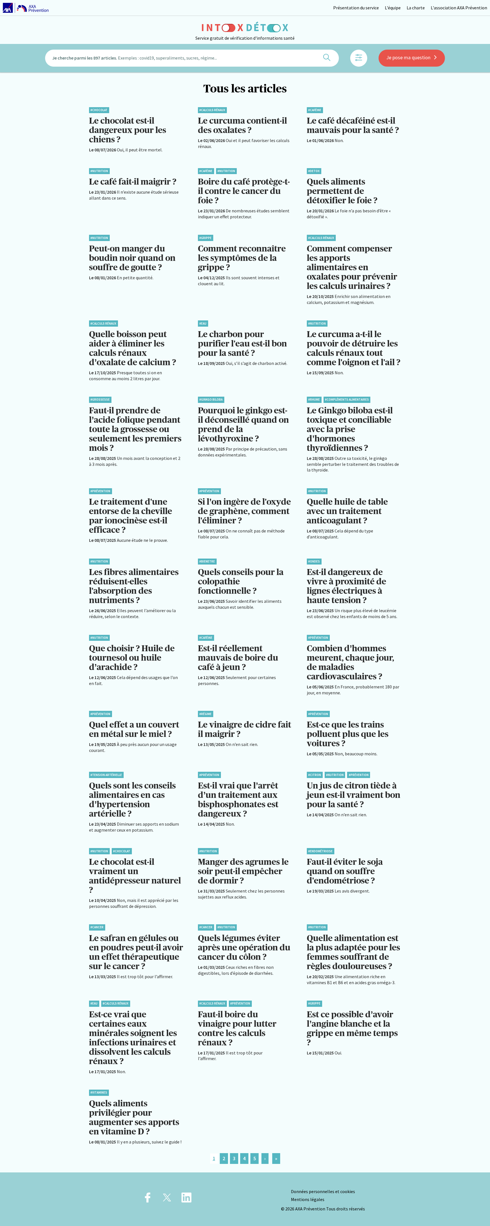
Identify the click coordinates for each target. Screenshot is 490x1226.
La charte (416, 7)
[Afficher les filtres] (358, 58)
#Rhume (314, 399)
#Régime (205, 714)
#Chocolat (98, 110)
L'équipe (393, 7)
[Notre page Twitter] (167, 1199)
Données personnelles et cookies (323, 1191)
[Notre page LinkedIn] (186, 1199)
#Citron (314, 775)
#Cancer (97, 927)
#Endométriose (320, 851)
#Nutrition (99, 171)
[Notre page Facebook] (148, 1199)
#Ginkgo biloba (211, 399)
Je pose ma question (408, 57)
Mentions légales (307, 1199)
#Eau (202, 323)
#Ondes (314, 561)
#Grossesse (100, 399)
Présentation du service (356, 7)
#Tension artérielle (106, 775)
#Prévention (100, 491)
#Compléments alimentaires (347, 399)
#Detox (314, 171)
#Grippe (205, 238)
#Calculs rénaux (212, 110)
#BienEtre (207, 561)
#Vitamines (98, 1092)
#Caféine (314, 110)
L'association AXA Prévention (459, 7)
